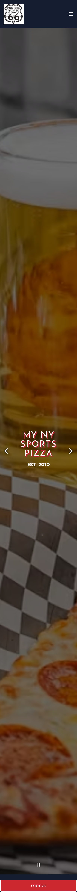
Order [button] (38, 886)
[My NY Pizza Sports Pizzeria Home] (31, 14)
